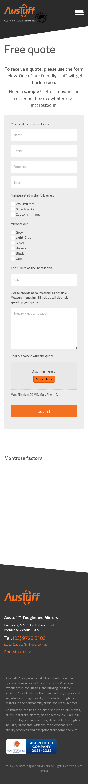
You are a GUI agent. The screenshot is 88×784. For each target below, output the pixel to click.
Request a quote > (17, 651)
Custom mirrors (28, 214)
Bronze (21, 248)
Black (20, 253)
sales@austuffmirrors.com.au (26, 644)
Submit (44, 411)
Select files (44, 379)
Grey (19, 232)
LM (46, 771)
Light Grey (23, 237)
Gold (19, 258)
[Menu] (79, 12)
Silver (20, 242)
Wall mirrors (25, 203)
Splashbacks (25, 209)
